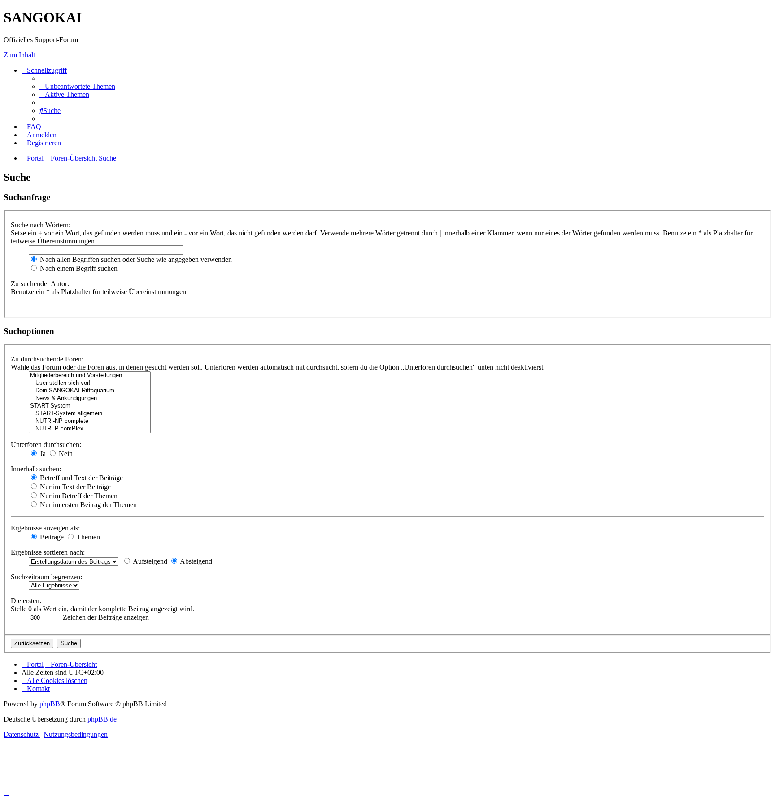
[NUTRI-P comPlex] (89, 429)
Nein (65, 453)
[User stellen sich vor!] (89, 383)
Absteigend (195, 561)
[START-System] (89, 406)
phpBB (49, 704)
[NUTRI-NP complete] (89, 421)
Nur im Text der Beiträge (74, 487)
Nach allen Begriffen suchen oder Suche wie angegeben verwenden (135, 259)
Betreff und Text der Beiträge (80, 478)
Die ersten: (26, 600)
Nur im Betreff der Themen (78, 496)
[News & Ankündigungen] (89, 398)
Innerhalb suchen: (36, 469)
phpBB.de (102, 719)
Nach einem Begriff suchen (78, 268)
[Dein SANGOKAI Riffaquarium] (89, 391)
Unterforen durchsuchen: (46, 444)
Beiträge (51, 537)
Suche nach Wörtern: (40, 225)
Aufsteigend (149, 561)
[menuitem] (77, 86)
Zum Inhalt (19, 55)
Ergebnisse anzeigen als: (45, 528)
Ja (42, 453)
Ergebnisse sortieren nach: (48, 552)
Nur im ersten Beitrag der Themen (87, 505)
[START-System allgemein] (89, 413)
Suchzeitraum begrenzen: (46, 577)
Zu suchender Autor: (40, 283)
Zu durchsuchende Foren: (47, 359)
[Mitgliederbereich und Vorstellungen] (89, 375)
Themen (87, 537)
